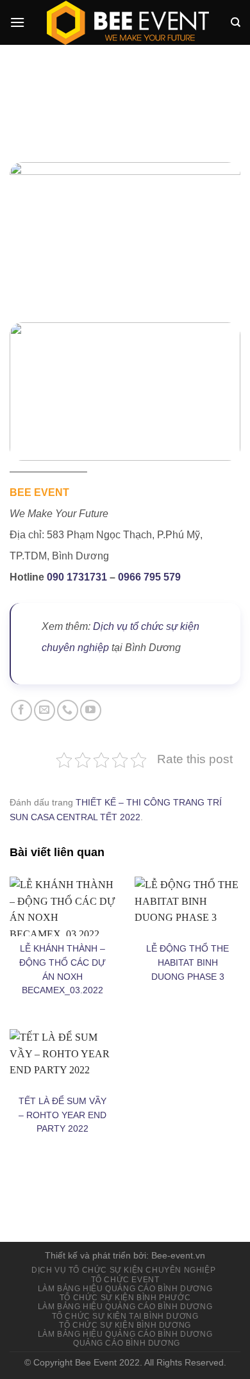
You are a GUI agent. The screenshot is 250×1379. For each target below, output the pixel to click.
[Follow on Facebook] (21, 710)
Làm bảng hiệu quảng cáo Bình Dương (125, 1306)
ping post (219, 1194)
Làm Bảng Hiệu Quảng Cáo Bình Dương (125, 1288)
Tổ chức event (125, 1279)
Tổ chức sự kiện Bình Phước (125, 1297)
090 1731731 (77, 577)
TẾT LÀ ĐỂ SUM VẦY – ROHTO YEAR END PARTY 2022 (62, 1115)
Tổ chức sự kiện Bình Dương (124, 1325)
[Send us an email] (44, 710)
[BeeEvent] (128, 23)
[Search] (235, 22)
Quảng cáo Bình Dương (126, 1343)
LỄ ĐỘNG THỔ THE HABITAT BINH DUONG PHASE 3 (187, 963)
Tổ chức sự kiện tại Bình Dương (125, 1316)
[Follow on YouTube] (90, 710)
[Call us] (67, 710)
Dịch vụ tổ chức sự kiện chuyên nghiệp (123, 1270)
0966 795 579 (149, 577)
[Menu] (17, 22)
